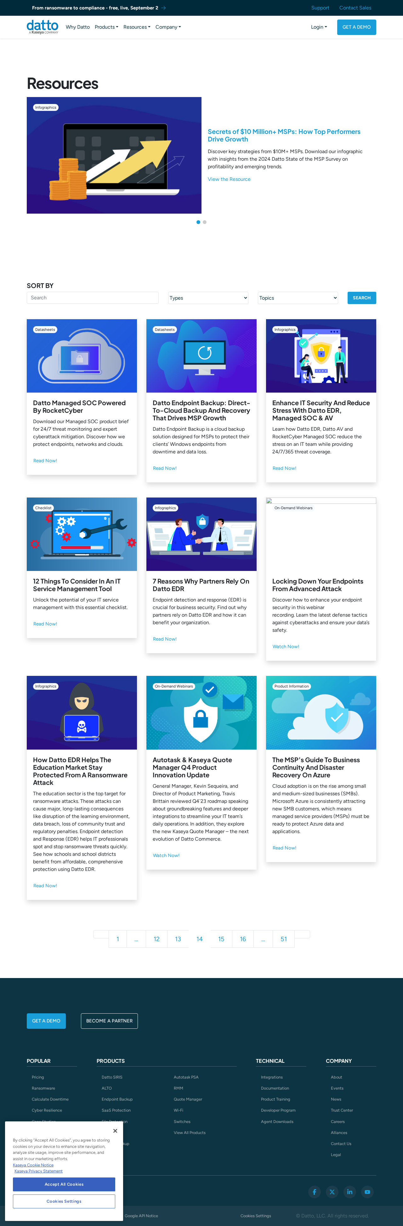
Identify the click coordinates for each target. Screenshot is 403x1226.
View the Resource (229, 179)
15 (221, 939)
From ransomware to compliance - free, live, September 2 (95, 8)
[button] (198, 222)
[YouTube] (367, 1192)
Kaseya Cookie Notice (33, 1165)
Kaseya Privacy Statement (38, 1171)
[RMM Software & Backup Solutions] (42, 27)
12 (157, 939)
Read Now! (45, 460)
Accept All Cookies (64, 1184)
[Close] (115, 1131)
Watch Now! (286, 646)
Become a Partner (109, 1021)
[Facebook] (314, 1192)
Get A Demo (357, 27)
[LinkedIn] (350, 1192)
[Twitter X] (332, 1192)
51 (284, 939)
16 (243, 939)
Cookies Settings (256, 1215)
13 (178, 939)
